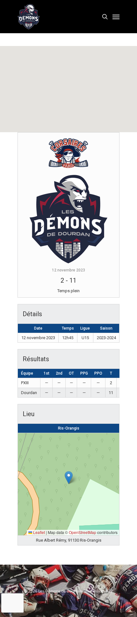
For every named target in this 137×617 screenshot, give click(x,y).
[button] (69, 477)
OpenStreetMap (82, 532)
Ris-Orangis (68, 428)
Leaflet (38, 532)
